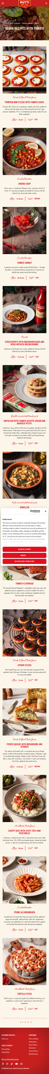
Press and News (33, 1039)
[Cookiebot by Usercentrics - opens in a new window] (30, 511)
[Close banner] (45, 511)
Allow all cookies (24, 549)
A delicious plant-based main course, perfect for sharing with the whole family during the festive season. (24, 350)
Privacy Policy (6, 1049)
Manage (23, 555)
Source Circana (33, 1051)
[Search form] (39, 3)
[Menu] (9, 3)
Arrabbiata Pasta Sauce (24, 825)
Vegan (37, 23)
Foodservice (32, 1048)
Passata (24, 337)
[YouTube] (16, 1064)
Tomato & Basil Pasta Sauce (24, 97)
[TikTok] (11, 1064)
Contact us (5, 1039)
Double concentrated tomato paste (24, 416)
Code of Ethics (33, 1045)
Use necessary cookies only (24, 561)
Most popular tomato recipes (10, 1059)
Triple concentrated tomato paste (24, 502)
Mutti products (15, 23)
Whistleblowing (33, 1054)
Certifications (33, 1042)
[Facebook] (3, 1064)
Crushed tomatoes (24, 178)
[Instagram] (7, 1064)
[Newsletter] (21, 1064)
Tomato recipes (27, 23)
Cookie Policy (5, 1052)
